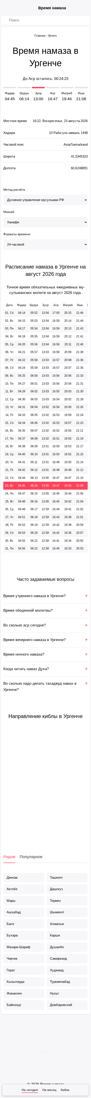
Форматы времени (16, 234)
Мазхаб (8, 212)
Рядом (9, 857)
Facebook (34, 831)
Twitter (45, 831)
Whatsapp (67, 831)
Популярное (31, 857)
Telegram (56, 831)
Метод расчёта (14, 189)
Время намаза (52, 8)
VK (23, 831)
